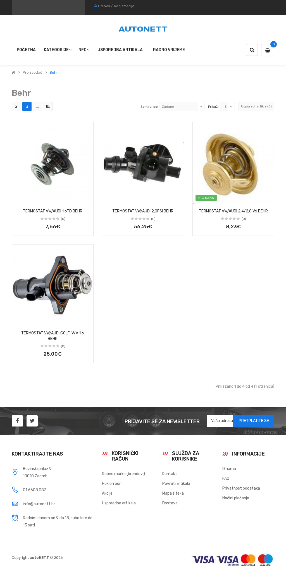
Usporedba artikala (119, 503)
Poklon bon (111, 483)
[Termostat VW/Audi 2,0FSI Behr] (142, 162)
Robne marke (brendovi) (123, 473)
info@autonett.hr (39, 504)
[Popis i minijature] (37, 106)
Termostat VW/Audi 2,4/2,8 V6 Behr (233, 211)
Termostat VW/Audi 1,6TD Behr (52, 211)
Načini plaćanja (235, 498)
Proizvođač (32, 73)
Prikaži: (213, 107)
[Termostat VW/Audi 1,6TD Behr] (52, 162)
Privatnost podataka (241, 488)
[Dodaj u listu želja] (18, 198)
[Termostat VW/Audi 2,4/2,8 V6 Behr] (233, 162)
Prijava (104, 6)
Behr (54, 73)
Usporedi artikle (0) (256, 106)
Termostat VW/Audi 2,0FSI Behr (142, 211)
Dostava (170, 503)
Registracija (124, 6)
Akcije (107, 493)
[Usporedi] (87, 198)
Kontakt (169, 473)
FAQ (225, 478)
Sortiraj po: (149, 107)
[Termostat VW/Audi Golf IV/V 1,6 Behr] (52, 285)
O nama (229, 468)
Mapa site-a (173, 493)
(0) (63, 219)
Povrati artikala (176, 483)
